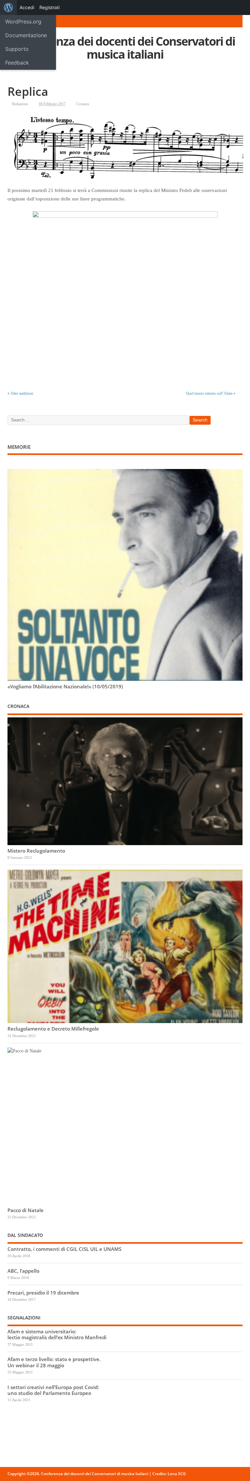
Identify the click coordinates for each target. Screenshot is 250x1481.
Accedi (27, 7)
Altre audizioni (21, 393)
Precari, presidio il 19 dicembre (43, 1292)
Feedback (17, 62)
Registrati (49, 7)
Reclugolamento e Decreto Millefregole (53, 1028)
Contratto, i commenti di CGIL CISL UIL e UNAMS (64, 1249)
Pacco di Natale (25, 1210)
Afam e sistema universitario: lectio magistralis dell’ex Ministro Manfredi (56, 1334)
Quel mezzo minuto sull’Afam (209, 393)
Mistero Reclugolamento (36, 850)
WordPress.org (23, 21)
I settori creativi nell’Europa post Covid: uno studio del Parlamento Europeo (53, 1390)
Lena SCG (177, 1473)
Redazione (20, 104)
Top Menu (33, 21)
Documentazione (26, 35)
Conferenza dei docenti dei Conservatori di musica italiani (125, 47)
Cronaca (82, 104)
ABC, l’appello (23, 1271)
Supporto (17, 49)
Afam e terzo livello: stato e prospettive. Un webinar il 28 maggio (54, 1362)
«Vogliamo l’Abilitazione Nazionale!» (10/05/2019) (65, 686)
